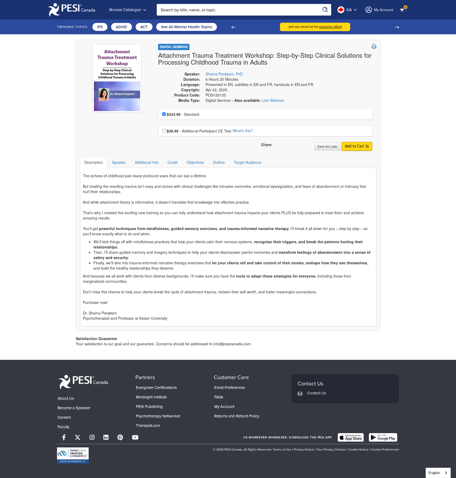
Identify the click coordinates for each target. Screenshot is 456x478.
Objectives (195, 162)
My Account (224, 406)
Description (93, 162)
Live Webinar (273, 100)
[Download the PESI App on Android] (383, 437)
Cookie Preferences (385, 449)
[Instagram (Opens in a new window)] (92, 437)
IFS (100, 27)
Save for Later (327, 146)
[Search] (325, 10)
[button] (233, 27)
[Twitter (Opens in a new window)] (77, 437)
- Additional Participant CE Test (199, 130)
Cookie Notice (358, 449)
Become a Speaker (74, 408)
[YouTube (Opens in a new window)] (135, 437)
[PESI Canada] (83, 381)
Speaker (119, 162)
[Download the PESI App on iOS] (351, 437)
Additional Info (147, 162)
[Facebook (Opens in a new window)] (64, 437)
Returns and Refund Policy (236, 416)
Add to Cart (355, 146)
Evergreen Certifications (156, 387)
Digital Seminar (174, 46)
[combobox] (438, 473)
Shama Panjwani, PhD (224, 74)
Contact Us (316, 393)
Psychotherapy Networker (158, 416)
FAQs (218, 397)
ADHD (121, 27)
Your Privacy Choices (331, 449)
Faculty (63, 427)
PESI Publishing (149, 406)
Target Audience (247, 162)
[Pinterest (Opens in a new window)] (120, 437)
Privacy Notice (304, 449)
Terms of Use (282, 449)
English (434, 472)
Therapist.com (148, 425)
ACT (144, 27)
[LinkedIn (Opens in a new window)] (106, 437)
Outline (219, 162)
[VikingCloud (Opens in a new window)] (73, 455)
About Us (66, 398)
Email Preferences (229, 387)
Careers (64, 417)
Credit (173, 162)
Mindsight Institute (151, 397)
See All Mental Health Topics (186, 27)
